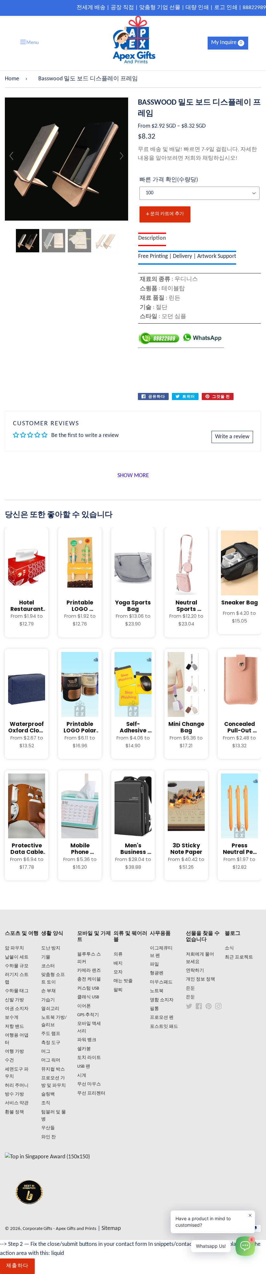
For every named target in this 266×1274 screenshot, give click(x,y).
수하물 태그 (17, 991)
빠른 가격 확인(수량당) (168, 180)
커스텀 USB (88, 988)
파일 (154, 964)
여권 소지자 (17, 1008)
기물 (45, 957)
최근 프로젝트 (239, 957)
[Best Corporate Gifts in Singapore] (29, 1213)
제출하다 (17, 1265)
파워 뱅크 (86, 1040)
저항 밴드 (14, 1026)
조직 (45, 1103)
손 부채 (48, 991)
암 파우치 (14, 948)
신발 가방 (14, 1000)
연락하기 (195, 970)
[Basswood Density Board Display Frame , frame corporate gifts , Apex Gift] (27, 240)
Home (12, 79)
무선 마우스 (89, 1084)
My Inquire (226, 43)
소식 (229, 948)
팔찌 (118, 990)
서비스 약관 (17, 1103)
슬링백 (48, 1094)
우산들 (48, 1128)
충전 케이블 (89, 979)
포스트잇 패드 (164, 1026)
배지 (118, 963)
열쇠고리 (50, 1008)
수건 (9, 1060)
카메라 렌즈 (89, 970)
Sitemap (111, 1228)
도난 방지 (50, 948)
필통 (154, 1008)
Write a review (232, 437)
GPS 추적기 (88, 1015)
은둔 (190, 988)
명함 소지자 (162, 1000)
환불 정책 (14, 1112)
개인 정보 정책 (200, 979)
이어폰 (84, 1006)
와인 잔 (48, 1137)
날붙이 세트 (17, 957)
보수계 (11, 1017)
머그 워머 (50, 1060)
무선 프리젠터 (91, 1093)
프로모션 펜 (162, 1017)
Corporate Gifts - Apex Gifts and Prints (59, 1228)
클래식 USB (88, 997)
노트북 (156, 991)
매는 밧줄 (123, 981)
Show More (133, 476)
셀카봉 (84, 1049)
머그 (45, 1051)
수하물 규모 (17, 966)
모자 (118, 972)
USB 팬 (83, 1066)
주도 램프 (50, 1033)
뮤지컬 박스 (53, 1069)
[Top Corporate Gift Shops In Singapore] (47, 1157)
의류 (118, 954)
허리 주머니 (17, 1085)
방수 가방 (14, 1094)
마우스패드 (161, 982)
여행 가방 (14, 1051)
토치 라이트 (89, 1057)
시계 (81, 1075)
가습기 (48, 1000)
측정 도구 (50, 1042)
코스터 (48, 966)
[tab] (152, 240)
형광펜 (156, 973)
